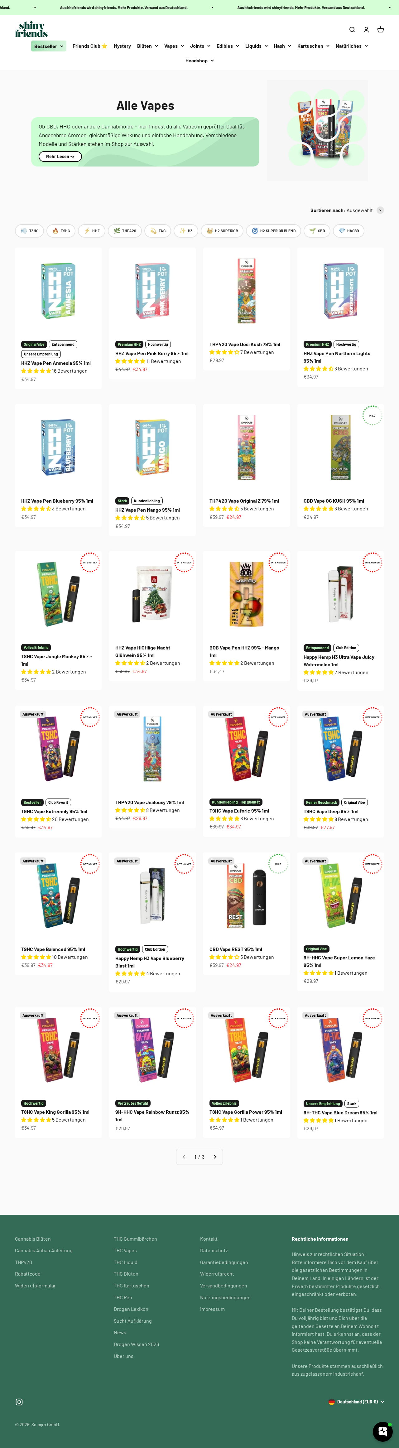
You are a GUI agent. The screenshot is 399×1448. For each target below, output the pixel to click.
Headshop (196, 60)
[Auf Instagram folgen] (19, 1402)
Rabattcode (28, 1274)
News (120, 1332)
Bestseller (45, 46)
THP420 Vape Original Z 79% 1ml (244, 501)
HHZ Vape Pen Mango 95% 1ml (147, 510)
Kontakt (209, 1239)
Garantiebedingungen (224, 1262)
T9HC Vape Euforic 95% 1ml (239, 810)
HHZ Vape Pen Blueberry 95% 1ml (57, 501)
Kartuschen (310, 46)
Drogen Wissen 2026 (136, 1344)
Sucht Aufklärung (133, 1321)
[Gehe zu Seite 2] (215, 1157)
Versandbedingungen (223, 1285)
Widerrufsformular (35, 1285)
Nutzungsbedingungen (225, 1297)
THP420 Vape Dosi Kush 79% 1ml (244, 344)
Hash (279, 46)
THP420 (23, 1262)
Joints (197, 46)
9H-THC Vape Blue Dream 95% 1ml (340, 1112)
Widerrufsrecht (217, 1274)
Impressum (212, 1309)
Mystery (122, 46)
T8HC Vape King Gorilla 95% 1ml (55, 1112)
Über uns (123, 1356)
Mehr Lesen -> (60, 156)
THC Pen (123, 1297)
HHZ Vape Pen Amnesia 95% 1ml (56, 363)
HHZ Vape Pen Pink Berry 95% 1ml (152, 353)
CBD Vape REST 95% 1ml (235, 949)
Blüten (144, 46)
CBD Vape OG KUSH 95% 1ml (334, 501)
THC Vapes (125, 1250)
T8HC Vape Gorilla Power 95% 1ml (245, 1112)
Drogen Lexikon (131, 1309)
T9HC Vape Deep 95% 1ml (331, 811)
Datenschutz (214, 1250)
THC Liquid (125, 1262)
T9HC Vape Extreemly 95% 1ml (54, 811)
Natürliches (349, 46)
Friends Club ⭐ (90, 46)
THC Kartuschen (131, 1285)
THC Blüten (126, 1274)
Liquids (253, 46)
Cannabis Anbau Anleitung (44, 1250)
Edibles (225, 46)
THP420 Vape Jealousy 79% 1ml (149, 802)
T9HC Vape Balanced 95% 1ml (53, 949)
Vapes (171, 46)
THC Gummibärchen (135, 1239)
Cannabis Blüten (33, 1239)
